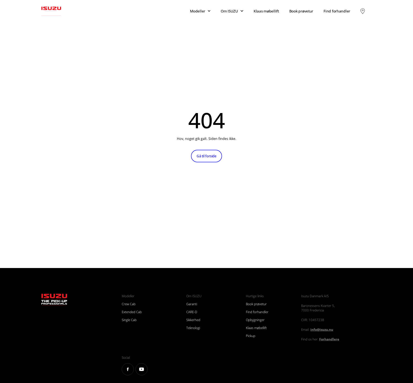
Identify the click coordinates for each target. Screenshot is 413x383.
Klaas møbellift (266, 11)
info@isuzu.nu (321, 329)
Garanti (191, 304)
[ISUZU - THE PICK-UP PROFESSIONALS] (64, 11)
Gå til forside (206, 156)
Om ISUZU (229, 11)
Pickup (250, 336)
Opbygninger (255, 320)
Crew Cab (129, 304)
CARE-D (191, 312)
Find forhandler (337, 11)
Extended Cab (132, 312)
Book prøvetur (301, 11)
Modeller (197, 11)
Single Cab (129, 320)
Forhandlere (329, 339)
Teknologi (193, 328)
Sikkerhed (193, 320)
